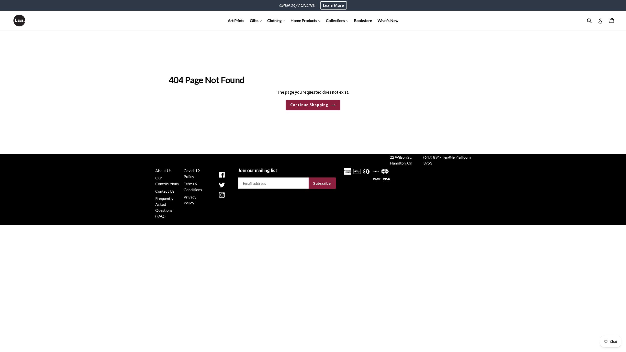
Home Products (307, 20)
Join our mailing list (257, 170)
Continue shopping (309, 105)
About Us (163, 170)
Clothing (277, 20)
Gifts (257, 20)
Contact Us (164, 191)
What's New (388, 20)
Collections (338, 20)
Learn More (333, 5)
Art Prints (236, 20)
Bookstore (363, 20)
